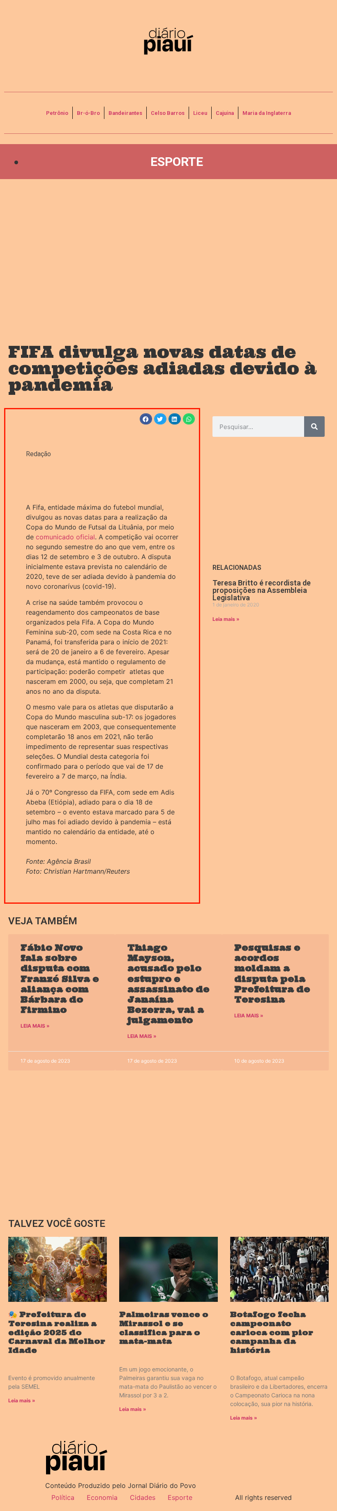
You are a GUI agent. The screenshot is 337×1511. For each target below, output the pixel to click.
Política (62, 1497)
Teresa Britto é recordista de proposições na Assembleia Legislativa (261, 590)
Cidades (142, 1497)
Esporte (176, 161)
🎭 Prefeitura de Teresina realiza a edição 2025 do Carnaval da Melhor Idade (56, 1332)
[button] (146, 418)
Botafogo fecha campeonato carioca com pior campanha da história (271, 1332)
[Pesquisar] (314, 426)
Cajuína (225, 113)
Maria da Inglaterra (266, 113)
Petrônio (57, 113)
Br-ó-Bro (88, 113)
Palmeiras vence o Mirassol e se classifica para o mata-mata (163, 1328)
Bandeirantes (125, 113)
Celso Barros (168, 113)
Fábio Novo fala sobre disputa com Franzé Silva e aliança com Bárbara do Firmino (60, 978)
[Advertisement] (168, 253)
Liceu (200, 113)
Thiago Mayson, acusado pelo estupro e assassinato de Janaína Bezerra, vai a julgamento (168, 984)
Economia (102, 1497)
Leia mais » (226, 619)
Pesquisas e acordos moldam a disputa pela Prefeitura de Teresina (272, 973)
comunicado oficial (65, 537)
